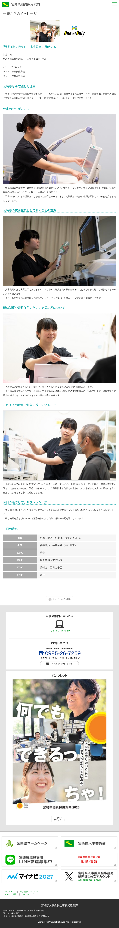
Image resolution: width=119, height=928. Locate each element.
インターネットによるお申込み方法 (59, 626)
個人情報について (27, 892)
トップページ (8, 892)
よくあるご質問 (9, 894)
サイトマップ (27, 894)
